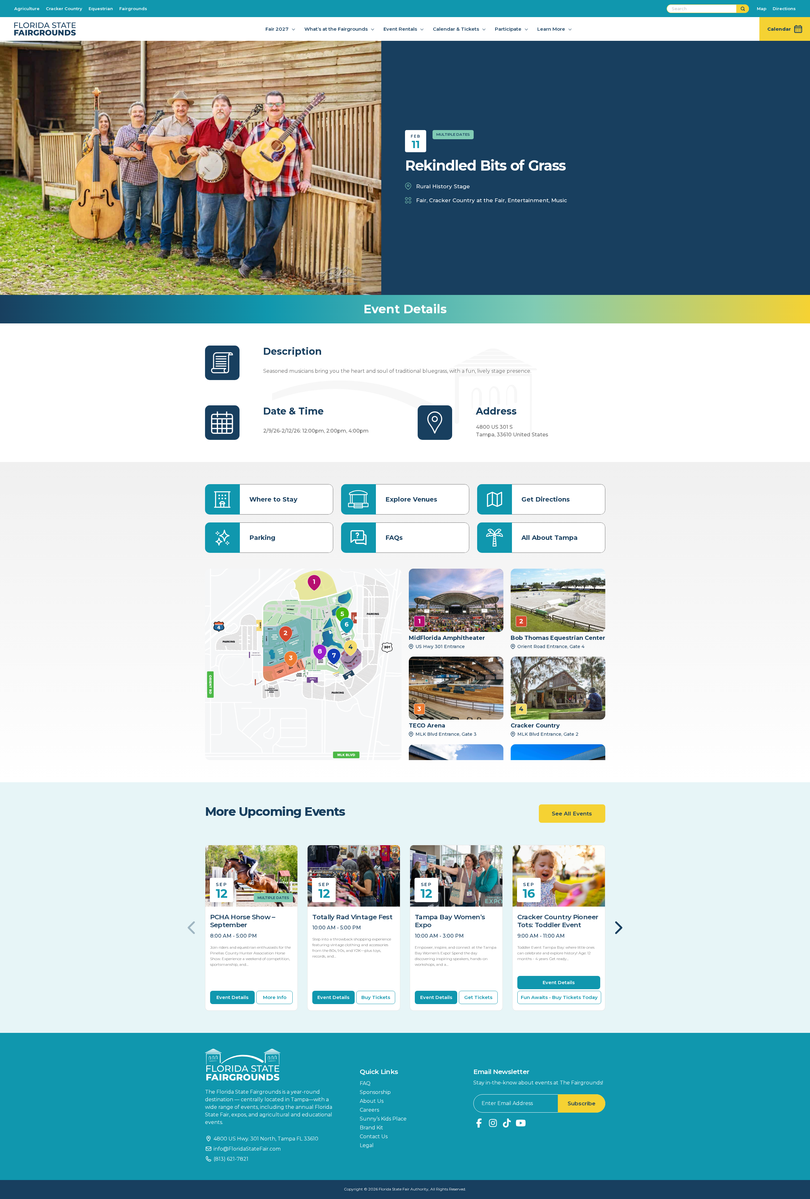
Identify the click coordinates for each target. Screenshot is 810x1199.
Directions (784, 8)
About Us (371, 1101)
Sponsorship (375, 1092)
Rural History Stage (443, 186)
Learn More (551, 29)
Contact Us (374, 1136)
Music (559, 200)
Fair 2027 (277, 29)
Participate (508, 29)
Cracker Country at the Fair (467, 200)
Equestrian (101, 8)
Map (761, 8)
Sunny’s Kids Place (383, 1119)
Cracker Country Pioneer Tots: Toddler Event (557, 921)
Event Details (232, 997)
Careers (369, 1110)
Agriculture (27, 8)
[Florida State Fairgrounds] (273, 1065)
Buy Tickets (375, 997)
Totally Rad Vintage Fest (352, 917)
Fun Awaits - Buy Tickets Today (559, 997)
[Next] (618, 928)
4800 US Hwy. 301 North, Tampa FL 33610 (266, 1139)
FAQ (365, 1083)
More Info (274, 997)
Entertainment (528, 200)
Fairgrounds (133, 8)
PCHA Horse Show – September (242, 921)
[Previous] (192, 928)
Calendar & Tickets (456, 29)
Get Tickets (478, 997)
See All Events (572, 813)
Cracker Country (64, 8)
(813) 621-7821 (231, 1159)
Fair (421, 200)
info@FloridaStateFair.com (247, 1149)
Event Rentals (400, 29)
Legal (367, 1145)
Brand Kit (371, 1128)
